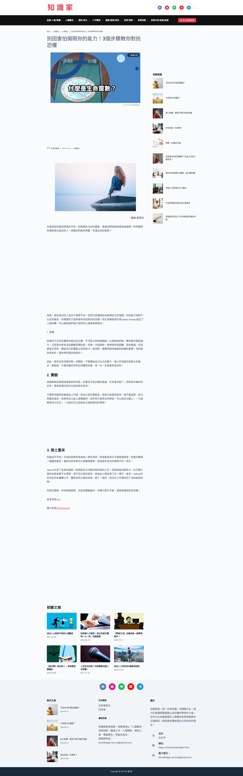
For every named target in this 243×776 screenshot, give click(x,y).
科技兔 (102, 709)
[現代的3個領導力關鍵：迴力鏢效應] (158, 173)
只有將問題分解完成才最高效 (178, 203)
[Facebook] (160, 8)
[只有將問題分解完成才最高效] (158, 203)
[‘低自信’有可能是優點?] (158, 83)
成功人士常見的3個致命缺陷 (126, 666)
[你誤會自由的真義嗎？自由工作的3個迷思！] (158, 158)
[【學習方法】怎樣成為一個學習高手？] (129, 621)
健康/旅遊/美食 (112, 20)
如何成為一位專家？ (174, 128)
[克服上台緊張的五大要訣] (158, 188)
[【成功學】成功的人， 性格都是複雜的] (62, 653)
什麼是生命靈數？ (173, 98)
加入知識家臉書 (188, 20)
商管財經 (142, 20)
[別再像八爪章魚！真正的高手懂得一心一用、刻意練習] (95, 621)
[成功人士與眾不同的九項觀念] (62, 621)
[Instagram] (167, 8)
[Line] (174, 8)
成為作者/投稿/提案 (160, 20)
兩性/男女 (82, 20)
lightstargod (63, 508)
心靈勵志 (69, 20)
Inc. (59, 499)
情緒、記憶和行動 (173, 143)
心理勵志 (76, 148)
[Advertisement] (95, 124)
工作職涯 (96, 20)
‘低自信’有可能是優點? (175, 83)
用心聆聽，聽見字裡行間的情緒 (179, 113)
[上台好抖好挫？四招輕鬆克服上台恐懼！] (95, 653)
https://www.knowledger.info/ (174, 747)
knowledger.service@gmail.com (175, 757)
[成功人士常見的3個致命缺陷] (129, 653)
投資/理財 (128, 20)
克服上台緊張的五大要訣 (176, 188)
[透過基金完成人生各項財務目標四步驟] (158, 219)
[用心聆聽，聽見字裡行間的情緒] (158, 113)
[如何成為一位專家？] (158, 128)
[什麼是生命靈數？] (158, 98)
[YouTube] (181, 8)
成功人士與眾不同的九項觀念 (60, 633)
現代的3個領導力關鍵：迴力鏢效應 (180, 173)
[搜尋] (194, 7)
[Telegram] (189, 8)
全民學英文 (104, 705)
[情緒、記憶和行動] (158, 143)
